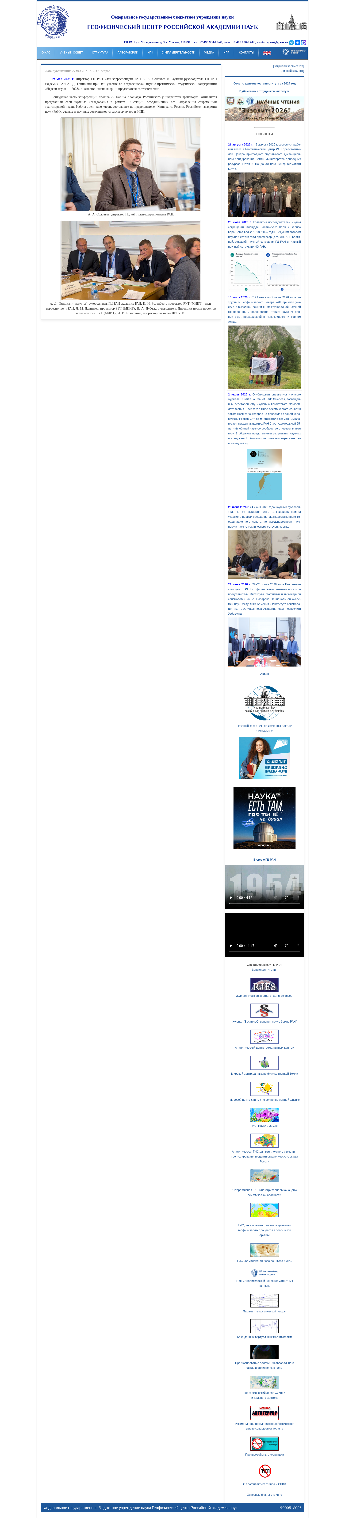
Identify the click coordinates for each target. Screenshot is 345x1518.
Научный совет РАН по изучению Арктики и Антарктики (264, 728)
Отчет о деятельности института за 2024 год (265, 83)
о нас (46, 52)
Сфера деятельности (178, 52)
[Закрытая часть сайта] (288, 66)
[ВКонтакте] (297, 42)
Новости (264, 133)
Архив (264, 673)
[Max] (303, 42)
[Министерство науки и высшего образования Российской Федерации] (294, 48)
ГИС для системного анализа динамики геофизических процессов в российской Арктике (264, 1230)
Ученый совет (71, 52)
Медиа (209, 52)
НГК (150, 52)
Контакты (246, 52)
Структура (100, 52)
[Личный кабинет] (292, 71)
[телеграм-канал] (291, 42)
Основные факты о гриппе (264, 1494)
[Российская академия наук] (292, 29)
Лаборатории (128, 52)
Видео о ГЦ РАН (264, 859)
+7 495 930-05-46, (211, 42)
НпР (226, 52)
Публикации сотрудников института (264, 91)
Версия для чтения (264, 969)
